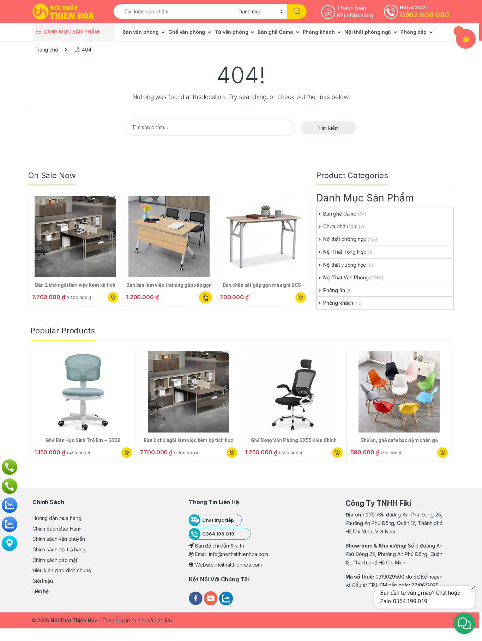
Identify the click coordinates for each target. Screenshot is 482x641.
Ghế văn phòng (186, 32)
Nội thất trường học (344, 265)
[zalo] (226, 598)
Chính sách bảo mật (54, 560)
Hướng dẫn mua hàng (56, 518)
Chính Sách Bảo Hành (57, 529)
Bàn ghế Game (275, 32)
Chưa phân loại (340, 226)
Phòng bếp (413, 32)
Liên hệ (40, 591)
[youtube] (211, 598)
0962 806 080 (425, 15)
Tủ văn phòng (231, 32)
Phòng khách (319, 32)
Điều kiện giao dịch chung (61, 570)
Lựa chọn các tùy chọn (205, 297)
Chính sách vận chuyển (58, 539)
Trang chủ (46, 50)
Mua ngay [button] (112, 297)
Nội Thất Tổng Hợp (344, 252)
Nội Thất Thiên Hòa (73, 620)
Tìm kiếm (328, 128)
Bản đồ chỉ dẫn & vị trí (219, 546)
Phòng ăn (334, 290)
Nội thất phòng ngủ (367, 32)
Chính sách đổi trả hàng (59, 549)
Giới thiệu (42, 581)
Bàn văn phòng (140, 32)
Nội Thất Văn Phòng (346, 277)
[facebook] (196, 598)
